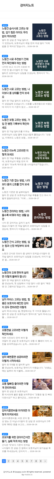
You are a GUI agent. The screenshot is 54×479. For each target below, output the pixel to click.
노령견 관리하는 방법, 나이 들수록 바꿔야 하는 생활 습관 (15, 215)
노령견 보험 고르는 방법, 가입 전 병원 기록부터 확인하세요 (16, 123)
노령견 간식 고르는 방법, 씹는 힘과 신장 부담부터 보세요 (16, 245)
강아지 (5, 25)
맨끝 (45, 461)
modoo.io (28, 474)
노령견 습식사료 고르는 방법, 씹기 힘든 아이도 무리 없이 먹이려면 (15, 32)
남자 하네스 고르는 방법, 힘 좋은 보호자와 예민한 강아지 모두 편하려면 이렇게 (16, 303)
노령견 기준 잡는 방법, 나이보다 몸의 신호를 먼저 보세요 (16, 184)
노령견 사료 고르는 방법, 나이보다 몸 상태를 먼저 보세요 (16, 93)
